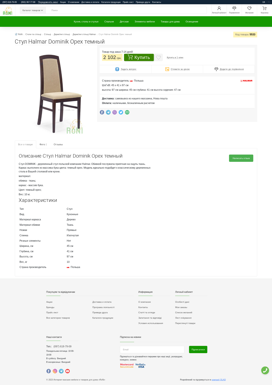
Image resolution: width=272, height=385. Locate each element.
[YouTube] (67, 372)
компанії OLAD (219, 380)
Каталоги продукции (111, 2)
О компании (73, 2)
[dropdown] (265, 370)
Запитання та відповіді (150, 318)
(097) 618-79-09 (62, 346)
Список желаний (183, 312)
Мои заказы (181, 307)
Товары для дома (170, 21)
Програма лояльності (103, 307)
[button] (60, 93)
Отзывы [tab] (58, 144)
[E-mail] (127, 113)
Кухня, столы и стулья (86, 21)
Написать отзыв (241, 158)
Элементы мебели (145, 21)
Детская (124, 21)
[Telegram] (108, 113)
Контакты (156, 2)
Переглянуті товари (185, 323)
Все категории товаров (58, 318)
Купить (142, 57)
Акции (63, 2)
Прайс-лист (128, 2)
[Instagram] (55, 372)
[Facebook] (102, 113)
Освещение (192, 21)
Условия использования (150, 323)
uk (263, 2)
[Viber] (114, 113)
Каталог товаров (31, 10)
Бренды (50, 307)
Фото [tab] (43, 144)
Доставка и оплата (90, 2)
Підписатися (198, 349)
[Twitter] (121, 113)
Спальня (109, 21)
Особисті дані (182, 302)
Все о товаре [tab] (25, 144)
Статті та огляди (146, 312)
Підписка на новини (130, 337)
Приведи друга (143, 2)
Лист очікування (183, 318)
